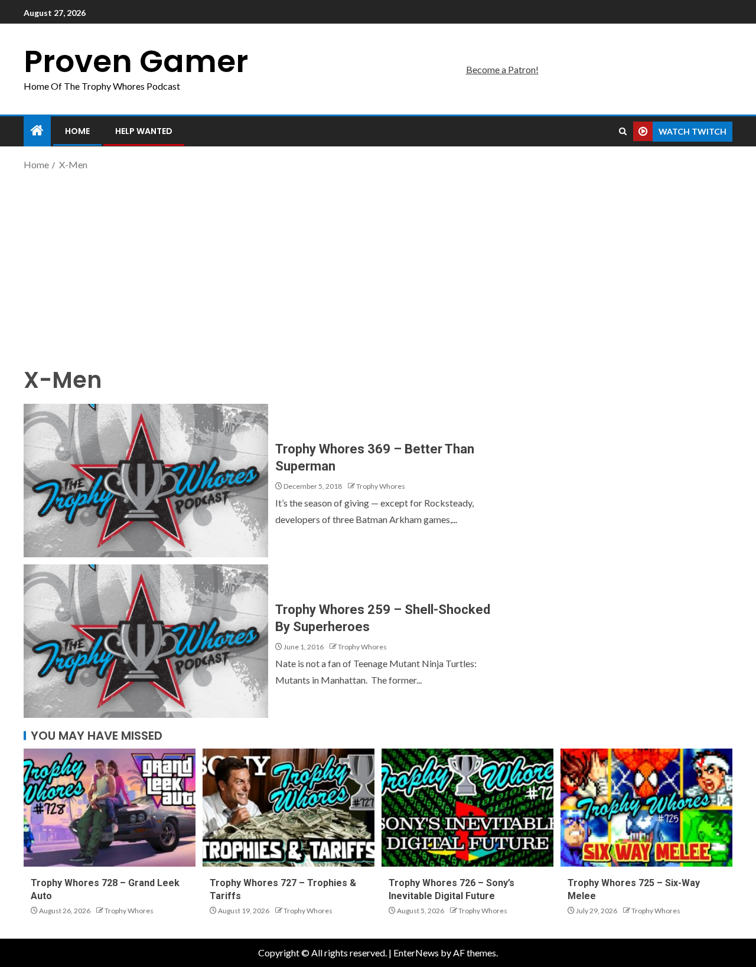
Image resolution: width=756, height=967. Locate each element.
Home (77, 131)
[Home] (37, 130)
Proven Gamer (136, 61)
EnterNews (416, 952)
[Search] (622, 131)
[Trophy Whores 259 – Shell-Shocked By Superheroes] (146, 641)
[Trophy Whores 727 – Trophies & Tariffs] (288, 808)
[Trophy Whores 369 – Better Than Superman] (146, 480)
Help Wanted (143, 131)
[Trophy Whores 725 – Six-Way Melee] (646, 808)
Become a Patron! (502, 69)
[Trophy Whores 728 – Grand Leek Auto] (109, 808)
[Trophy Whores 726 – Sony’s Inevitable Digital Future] (467, 808)
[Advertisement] (378, 267)
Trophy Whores (380, 486)
